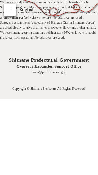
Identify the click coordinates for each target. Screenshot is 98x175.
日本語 (44, 9)
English (27, 9)
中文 (59, 9)
